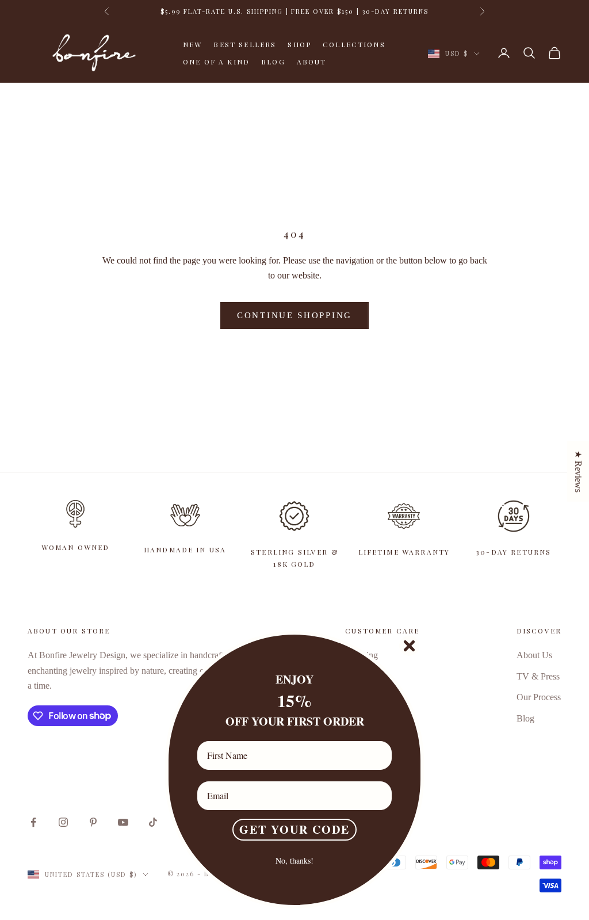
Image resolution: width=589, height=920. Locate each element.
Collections (354, 44)
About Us (534, 655)
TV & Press (538, 676)
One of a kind (216, 61)
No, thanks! (294, 860)
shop (299, 44)
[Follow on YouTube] (123, 822)
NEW (192, 44)
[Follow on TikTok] (153, 822)
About (312, 61)
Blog (273, 61)
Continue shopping (294, 315)
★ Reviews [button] (578, 471)
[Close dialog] (409, 646)
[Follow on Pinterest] (93, 822)
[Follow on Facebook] (33, 822)
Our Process (539, 697)
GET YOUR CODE (294, 829)
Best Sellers (244, 44)
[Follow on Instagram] (63, 822)
